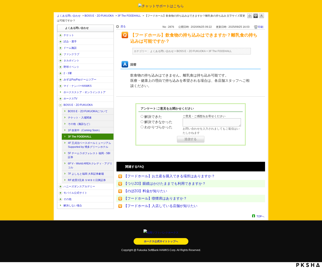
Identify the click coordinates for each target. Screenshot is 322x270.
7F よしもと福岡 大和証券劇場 (86, 173)
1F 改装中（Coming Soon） (84, 130)
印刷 (260, 26)
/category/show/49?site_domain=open (60, 199)
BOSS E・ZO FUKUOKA (99, 15)
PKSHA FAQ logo (308, 265)
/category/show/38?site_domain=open (60, 42)
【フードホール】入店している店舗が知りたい (160, 206)
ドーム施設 (70, 47)
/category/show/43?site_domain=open (60, 73)
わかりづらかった (158, 127)
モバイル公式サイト (75, 192)
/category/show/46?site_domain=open (60, 86)
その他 (67, 199)
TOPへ (260, 216)
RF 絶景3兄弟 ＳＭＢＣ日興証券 (87, 180)
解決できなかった (158, 122)
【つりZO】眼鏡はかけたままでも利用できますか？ (165, 183)
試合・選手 (70, 41)
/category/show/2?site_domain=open (60, 35)
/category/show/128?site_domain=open (60, 105)
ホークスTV (70, 98)
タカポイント (71, 60)
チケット (69, 35)
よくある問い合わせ (69, 15)
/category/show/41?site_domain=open (60, 61)
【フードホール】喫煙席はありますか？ (155, 198)
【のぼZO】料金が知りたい (145, 191)
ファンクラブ (71, 54)
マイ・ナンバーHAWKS (78, 85)
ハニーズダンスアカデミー (79, 186)
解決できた (153, 116)
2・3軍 (68, 73)
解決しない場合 (73, 205)
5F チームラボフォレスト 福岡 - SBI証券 (89, 155)
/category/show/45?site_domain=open (60, 80)
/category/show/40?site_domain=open (60, 54)
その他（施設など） (80, 123)
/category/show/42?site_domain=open (60, 67)
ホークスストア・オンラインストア (85, 92)
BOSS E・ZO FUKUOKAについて (88, 111)
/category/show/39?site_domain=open (60, 48)
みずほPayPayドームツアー (80, 79)
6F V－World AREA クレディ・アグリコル (90, 165)
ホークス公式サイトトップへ (161, 241)
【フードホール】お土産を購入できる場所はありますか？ (169, 176)
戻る (123, 26)
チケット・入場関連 (80, 117)
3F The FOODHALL (129, 15)
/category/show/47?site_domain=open (60, 186)
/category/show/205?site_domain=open (60, 99)
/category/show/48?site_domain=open (60, 193)
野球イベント (71, 66)
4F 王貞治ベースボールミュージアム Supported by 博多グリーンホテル (89, 144)
